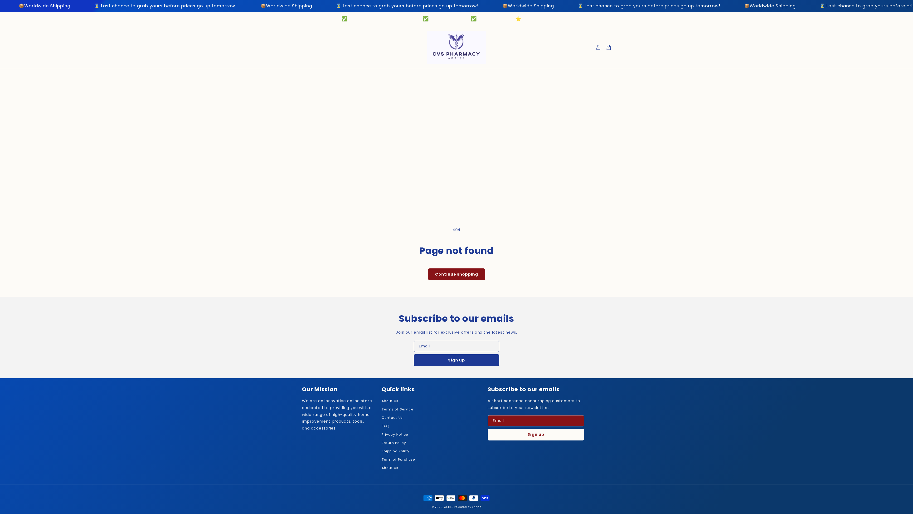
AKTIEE (448, 507)
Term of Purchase (398, 459)
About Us (390, 401)
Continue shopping (456, 274)
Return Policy (394, 442)
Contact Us (392, 417)
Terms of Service (397, 409)
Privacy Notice (395, 434)
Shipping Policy (395, 451)
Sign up (456, 360)
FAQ (385, 426)
